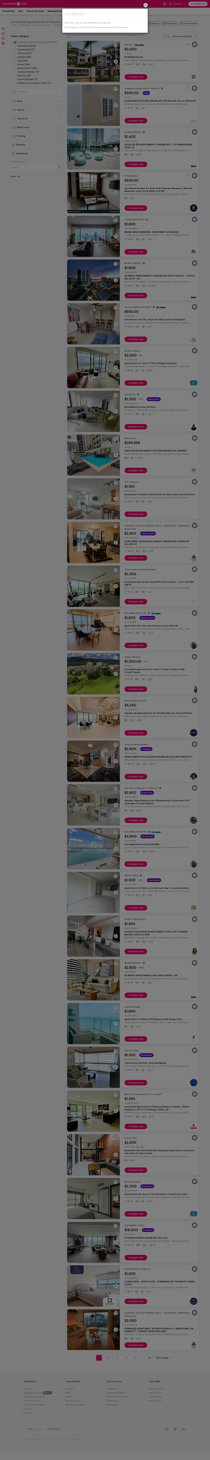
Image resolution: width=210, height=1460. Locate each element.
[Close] (145, 5)
